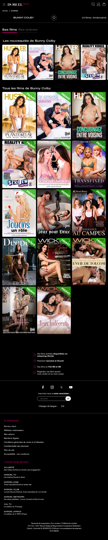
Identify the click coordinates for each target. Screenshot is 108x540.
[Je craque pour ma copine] (19, 310)
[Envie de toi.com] (89, 261)
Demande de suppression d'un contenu (46, 523)
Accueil (5, 11)
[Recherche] (93, 4)
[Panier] (104, 4)
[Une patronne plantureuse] (14, 62)
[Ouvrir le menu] (3, 3)
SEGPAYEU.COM (49, 528)
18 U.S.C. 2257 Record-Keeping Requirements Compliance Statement (54, 526)
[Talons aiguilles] (54, 261)
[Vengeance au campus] (89, 213)
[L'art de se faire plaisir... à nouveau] (89, 164)
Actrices (14, 11)
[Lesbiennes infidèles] (54, 164)
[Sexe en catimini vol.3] (93, 62)
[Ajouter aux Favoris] (54, 18)
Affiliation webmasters (13, 430)
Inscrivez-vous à (54, 393)
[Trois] (19, 261)
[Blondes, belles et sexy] (40, 62)
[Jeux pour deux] (54, 213)
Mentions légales (11, 438)
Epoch (30, 528)
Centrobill (37, 528)
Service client (10, 426)
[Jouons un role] (19, 213)
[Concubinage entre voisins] (67, 62)
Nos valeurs (9, 434)
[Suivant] (106, 63)
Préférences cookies (69, 523)
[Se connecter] (98, 4)
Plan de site (9, 450)
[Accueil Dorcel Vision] (18, 4)
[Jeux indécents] (54, 310)
